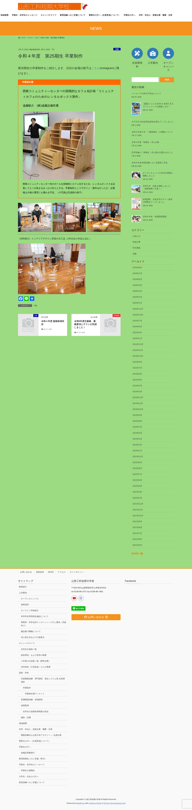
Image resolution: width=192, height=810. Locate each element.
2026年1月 (137, 303)
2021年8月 (137, 527)
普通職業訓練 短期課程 (32, 699)
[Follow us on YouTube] (74, 598)
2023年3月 (137, 445)
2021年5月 (137, 545)
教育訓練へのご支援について (32, 782)
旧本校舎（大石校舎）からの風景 (35, 667)
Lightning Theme (95, 803)
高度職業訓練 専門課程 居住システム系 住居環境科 (43, 680)
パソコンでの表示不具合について (146, 93)
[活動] (28, 320)
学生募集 (136, 248)
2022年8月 (137, 468)
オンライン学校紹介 (30, 610)
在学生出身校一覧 (29, 649)
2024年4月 (137, 386)
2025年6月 (137, 326)
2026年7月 (137, 273)
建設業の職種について (31, 631)
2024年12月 (138, 344)
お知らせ (136, 236)
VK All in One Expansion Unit (114, 803)
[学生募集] (110, 320)
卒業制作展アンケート (35, 694)
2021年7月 (137, 533)
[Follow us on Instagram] (81, 598)
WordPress (80, 803)
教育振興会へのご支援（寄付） (33, 759)
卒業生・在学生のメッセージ (32, 764)
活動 (117, 49)
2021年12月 (138, 504)
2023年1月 (137, 450)
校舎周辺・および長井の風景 (34, 655)
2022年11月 (138, 456)
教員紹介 (23, 587)
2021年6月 (137, 539)
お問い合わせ (26, 572)
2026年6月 (137, 279)
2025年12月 (138, 309)
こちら (95, 68)
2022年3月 (137, 492)
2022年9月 (137, 462)
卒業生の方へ (25, 747)
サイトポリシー (76, 572)
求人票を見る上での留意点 (33, 637)
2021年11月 (138, 510)
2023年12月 (138, 397)
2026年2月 (137, 297)
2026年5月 (137, 285)
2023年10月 (138, 409)
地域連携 (23, 723)
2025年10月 (138, 315)
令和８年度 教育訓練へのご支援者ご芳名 (150, 163)
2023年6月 (137, 433)
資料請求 (40, 572)
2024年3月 (137, 391)
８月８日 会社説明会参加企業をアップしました (152, 122)
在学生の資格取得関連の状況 (35, 711)
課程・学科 (24, 673)
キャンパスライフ (27, 643)
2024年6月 (137, 374)
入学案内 (23, 593)
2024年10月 (138, 356)
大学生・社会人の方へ (29, 776)
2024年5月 (137, 380)
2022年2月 (137, 498)
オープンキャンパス (30, 599)
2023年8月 (137, 421)
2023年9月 (137, 415)
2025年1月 (137, 338)
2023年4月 (137, 439)
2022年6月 (137, 480)
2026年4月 (137, 291)
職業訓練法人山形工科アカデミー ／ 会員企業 (41, 735)
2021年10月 (138, 515)
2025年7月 (137, 321)
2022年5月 (137, 486)
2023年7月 (137, 427)
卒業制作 (27, 688)
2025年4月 (137, 332)
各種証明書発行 (28, 753)
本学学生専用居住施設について (34, 616)
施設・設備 (26, 717)
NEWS (51, 572)
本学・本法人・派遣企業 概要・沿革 (35, 729)
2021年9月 (137, 521)
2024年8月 (137, 362)
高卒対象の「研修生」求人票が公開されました (152, 152)
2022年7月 (137, 474)
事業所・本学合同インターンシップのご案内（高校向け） (43, 624)
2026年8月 (137, 267)
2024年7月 (137, 368)
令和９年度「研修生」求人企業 (145, 142)
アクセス (62, 572)
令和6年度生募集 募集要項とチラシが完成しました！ (85, 324)
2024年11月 (138, 350)
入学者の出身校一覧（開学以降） (35, 661)
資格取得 (25, 705)
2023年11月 (138, 403)
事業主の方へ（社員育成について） (34, 741)
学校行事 (136, 242)
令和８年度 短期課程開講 (154, 216)
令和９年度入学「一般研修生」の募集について (152, 132)
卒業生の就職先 (28, 770)
